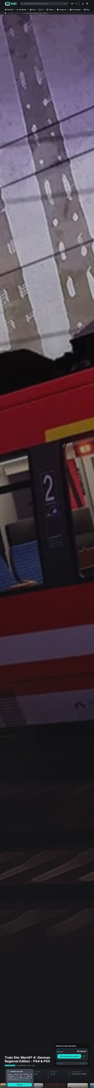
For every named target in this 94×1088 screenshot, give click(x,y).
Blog (87, 9)
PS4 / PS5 (17, 13)
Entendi (19, 1085)
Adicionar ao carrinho (72, 1056)
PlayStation (10, 13)
